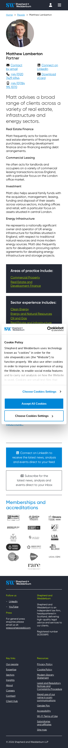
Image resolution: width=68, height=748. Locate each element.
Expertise (11, 669)
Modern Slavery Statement (45, 676)
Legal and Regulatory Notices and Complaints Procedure (49, 686)
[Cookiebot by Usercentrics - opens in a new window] (48, 329)
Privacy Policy (45, 664)
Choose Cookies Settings (39, 391)
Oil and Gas (19, 318)
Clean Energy (20, 309)
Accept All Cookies (34, 403)
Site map (42, 729)
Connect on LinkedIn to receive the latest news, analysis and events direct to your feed (34, 457)
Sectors (10, 674)
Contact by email (14, 67)
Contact (10, 695)
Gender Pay (43, 705)
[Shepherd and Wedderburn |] (18, 5)
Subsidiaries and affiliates (44, 723)
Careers (10, 690)
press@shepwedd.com (18, 627)
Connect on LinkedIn (47, 67)
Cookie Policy (44, 669)
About (9, 685)
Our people (12, 664)
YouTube (13, 606)
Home (9, 14)
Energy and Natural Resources (31, 314)
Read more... (14, 424)
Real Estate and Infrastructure (31, 323)
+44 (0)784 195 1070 (15, 85)
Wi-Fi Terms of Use (47, 716)
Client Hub (12, 701)
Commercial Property (25, 277)
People (21, 14)
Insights (10, 680)
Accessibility (44, 710)
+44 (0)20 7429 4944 (14, 76)
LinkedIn (13, 601)
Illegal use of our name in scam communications (46, 697)
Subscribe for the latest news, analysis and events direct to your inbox (34, 480)
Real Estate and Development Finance (26, 284)
